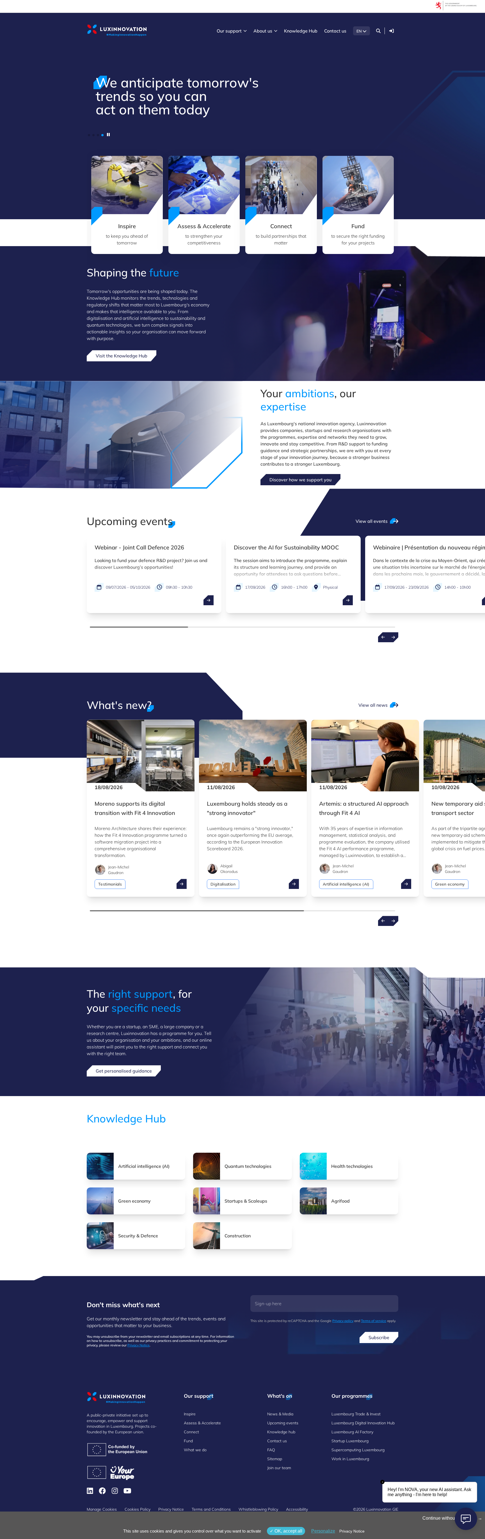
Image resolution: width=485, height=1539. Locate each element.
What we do (195, 1449)
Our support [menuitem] (229, 31)
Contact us (277, 1440)
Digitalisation (223, 884)
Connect (191, 1431)
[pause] (108, 134)
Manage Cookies (102, 1509)
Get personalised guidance (124, 1071)
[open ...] (208, 600)
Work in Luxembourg (350, 1458)
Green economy (450, 884)
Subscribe (379, 1337)
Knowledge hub (281, 1431)
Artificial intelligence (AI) (346, 884)
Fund (188, 1440)
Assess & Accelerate (202, 1422)
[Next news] (393, 921)
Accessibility (297, 1509)
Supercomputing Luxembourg (358, 1449)
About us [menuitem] (262, 31)
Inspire (190, 1413)
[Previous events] (383, 637)
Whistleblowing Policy (258, 1509)
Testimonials (110, 884)
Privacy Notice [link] (352, 1531)
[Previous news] (383, 921)
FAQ (271, 1449)
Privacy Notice (138, 1345)
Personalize (323, 1531)
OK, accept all (287, 1531)
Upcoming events (282, 1422)
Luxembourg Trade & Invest (356, 1413)
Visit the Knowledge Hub (121, 356)
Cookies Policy (137, 1509)
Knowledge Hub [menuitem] (300, 31)
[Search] (378, 30)
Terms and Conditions (211, 1509)
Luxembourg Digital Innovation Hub (363, 1422)
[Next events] (393, 637)
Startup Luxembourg (350, 1440)
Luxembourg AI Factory (352, 1431)
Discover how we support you (300, 479)
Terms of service (373, 1321)
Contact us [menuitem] (335, 31)
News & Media (280, 1413)
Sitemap (274, 1458)
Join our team (279, 1467)
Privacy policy (342, 1321)
